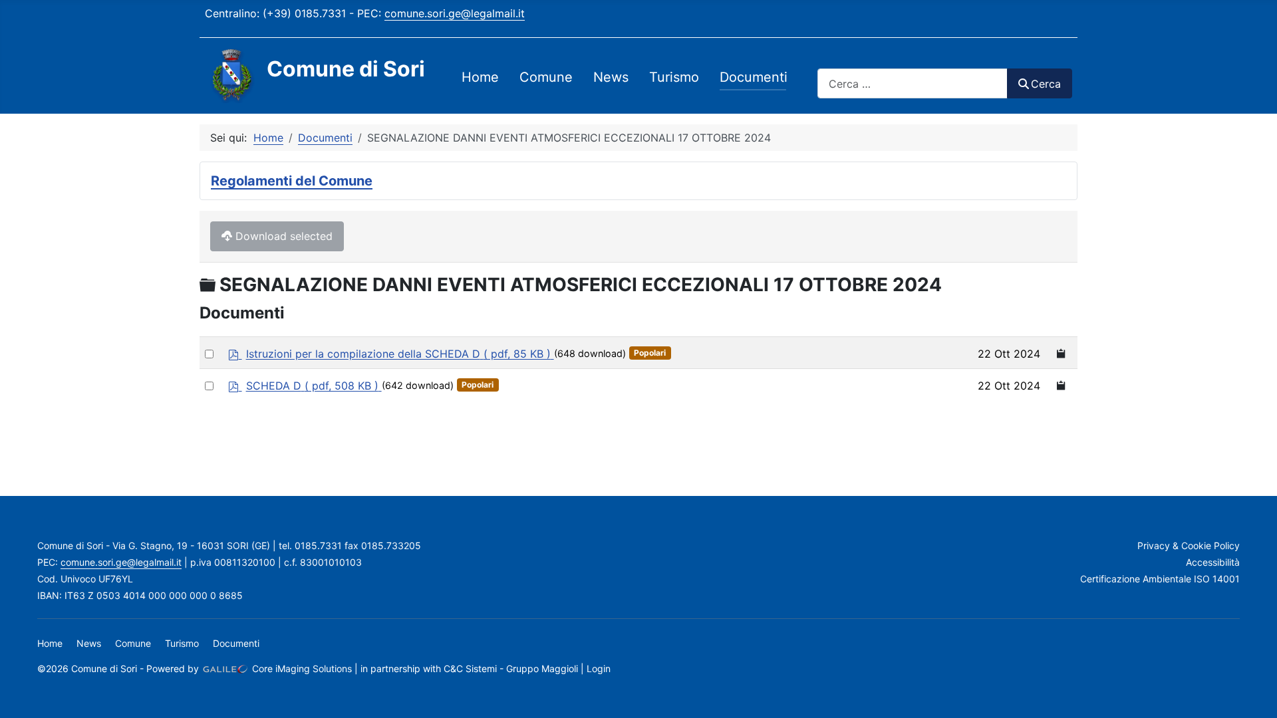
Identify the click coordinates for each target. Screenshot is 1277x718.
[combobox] (912, 83)
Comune (546, 77)
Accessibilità (1213, 562)
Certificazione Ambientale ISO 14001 (1160, 578)
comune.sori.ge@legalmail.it (454, 13)
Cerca (1046, 83)
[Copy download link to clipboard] (1061, 352)
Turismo (674, 77)
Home (480, 77)
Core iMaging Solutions (300, 668)
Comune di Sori (346, 69)
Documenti (753, 77)
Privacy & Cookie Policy (1188, 545)
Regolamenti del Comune (291, 181)
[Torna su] (1253, 693)
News (611, 77)
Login (599, 668)
